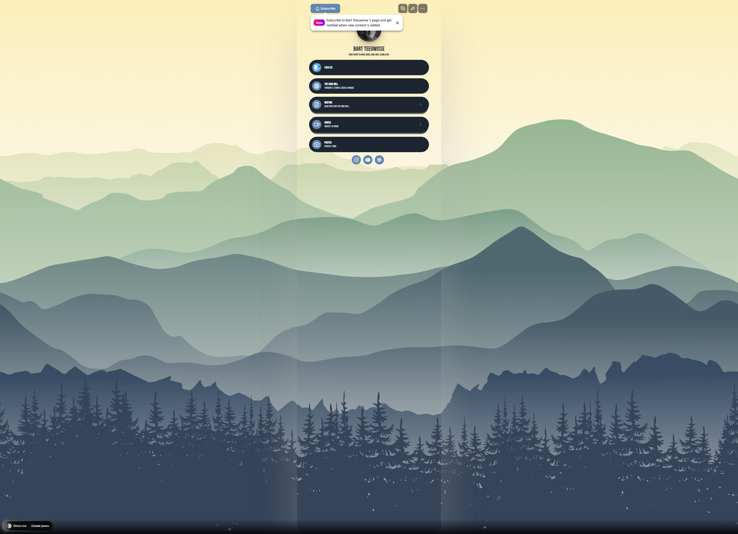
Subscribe (328, 8)
